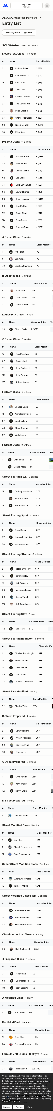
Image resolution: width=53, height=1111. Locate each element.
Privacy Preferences (11, 1101)
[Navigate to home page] (5, 5)
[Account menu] (47, 5)
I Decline (19, 1107)
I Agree (6, 1107)
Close (30, 1107)
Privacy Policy (40, 1096)
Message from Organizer (19, 32)
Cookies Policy (22, 1096)
